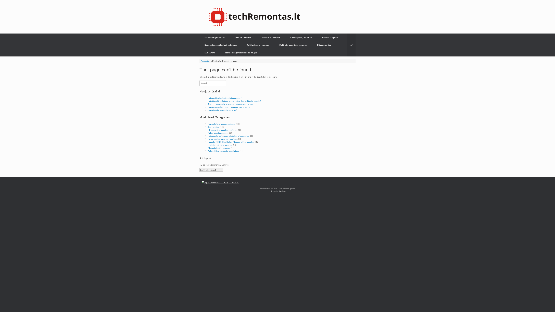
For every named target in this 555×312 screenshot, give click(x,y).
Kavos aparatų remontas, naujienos (223, 139)
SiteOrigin (282, 191)
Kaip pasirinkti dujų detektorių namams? (225, 98)
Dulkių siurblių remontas (258, 45)
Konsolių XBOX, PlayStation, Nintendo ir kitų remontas (231, 142)
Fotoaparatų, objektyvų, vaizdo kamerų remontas (228, 135)
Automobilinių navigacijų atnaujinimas (223, 151)
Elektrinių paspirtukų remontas (293, 45)
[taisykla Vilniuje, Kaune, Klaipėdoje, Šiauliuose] (254, 16)
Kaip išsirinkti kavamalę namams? (222, 110)
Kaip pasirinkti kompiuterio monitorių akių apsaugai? (229, 107)
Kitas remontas (324, 45)
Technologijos (213, 127)
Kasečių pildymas (330, 37)
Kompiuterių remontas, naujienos (221, 123)
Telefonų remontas (243, 37)
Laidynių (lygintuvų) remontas (220, 145)
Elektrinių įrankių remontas (219, 148)
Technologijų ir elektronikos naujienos (242, 52)
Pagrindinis (205, 61)
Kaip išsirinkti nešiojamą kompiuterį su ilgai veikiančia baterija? (234, 101)
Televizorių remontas (270, 37)
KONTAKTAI (210, 52)
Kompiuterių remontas (215, 37)
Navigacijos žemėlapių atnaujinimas (221, 45)
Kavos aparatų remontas (301, 37)
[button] (351, 45)
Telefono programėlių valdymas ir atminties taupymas (230, 104)
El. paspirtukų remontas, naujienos (222, 130)
